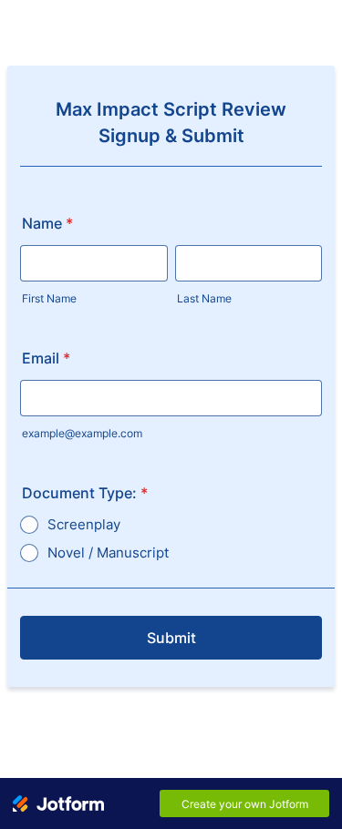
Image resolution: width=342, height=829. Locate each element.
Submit (171, 638)
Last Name (204, 298)
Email (46, 358)
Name (47, 223)
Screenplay (83, 524)
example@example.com (82, 433)
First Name (49, 298)
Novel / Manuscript (108, 552)
